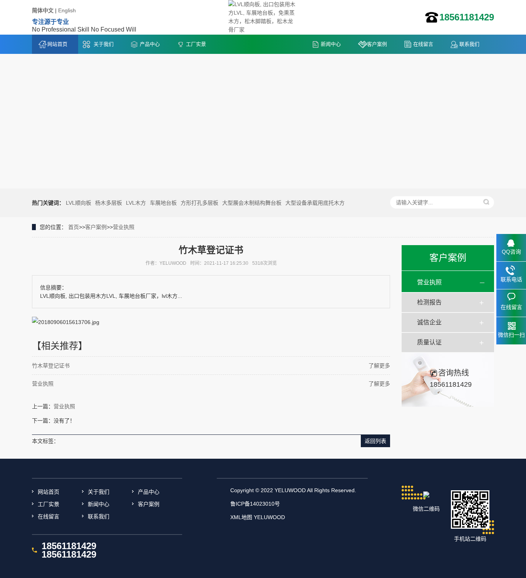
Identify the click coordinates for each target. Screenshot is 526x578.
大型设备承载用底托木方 (315, 203)
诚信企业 (429, 322)
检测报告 (429, 302)
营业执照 (123, 227)
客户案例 (377, 44)
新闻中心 (331, 44)
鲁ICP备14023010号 (255, 504)
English (67, 10)
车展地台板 (163, 203)
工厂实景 (196, 44)
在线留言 (423, 44)
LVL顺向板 (78, 203)
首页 (73, 227)
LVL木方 (136, 203)
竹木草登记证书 (51, 366)
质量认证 (429, 342)
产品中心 (150, 44)
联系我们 (469, 44)
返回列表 (375, 441)
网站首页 (57, 44)
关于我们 (104, 44)
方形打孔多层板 (199, 203)
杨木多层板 (108, 203)
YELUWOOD (269, 517)
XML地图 (241, 517)
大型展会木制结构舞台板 (251, 203)
